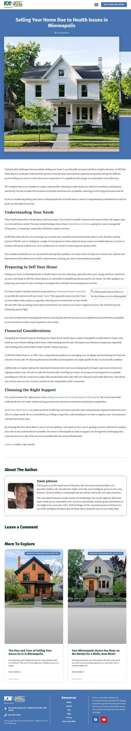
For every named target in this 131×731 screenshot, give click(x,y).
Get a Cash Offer (69, 721)
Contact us (10, 444)
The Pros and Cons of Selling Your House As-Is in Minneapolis (30, 652)
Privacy (69, 718)
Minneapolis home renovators (70, 291)
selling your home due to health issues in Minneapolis (73, 397)
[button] (96, 4)
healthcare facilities (80, 223)
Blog (69, 714)
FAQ (68, 710)
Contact (69, 706)
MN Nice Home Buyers (18, 409)
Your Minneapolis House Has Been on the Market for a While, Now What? (96, 652)
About (69, 702)
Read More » (15, 672)
